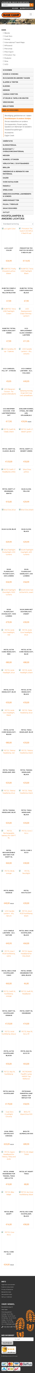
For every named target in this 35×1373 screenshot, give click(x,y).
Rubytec (7, 58)
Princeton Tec (10, 55)
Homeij (7, 39)
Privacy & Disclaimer (7, 1289)
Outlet (6, 212)
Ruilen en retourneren (7, 1287)
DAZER (5, 178)
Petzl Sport (9, 52)
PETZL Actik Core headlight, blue (26, 652)
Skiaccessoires (10, 208)
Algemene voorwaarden (8, 1284)
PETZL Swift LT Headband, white (8, 491)
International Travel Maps (14, 42)
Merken (6, 90)
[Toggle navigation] (30, 14)
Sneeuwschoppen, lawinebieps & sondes (17, 195)
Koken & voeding (10, 74)
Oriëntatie (8, 141)
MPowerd (8, 46)
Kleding (6, 86)
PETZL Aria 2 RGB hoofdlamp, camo (9, 973)
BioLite (7, 33)
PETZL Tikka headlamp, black (26, 812)
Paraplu (6, 186)
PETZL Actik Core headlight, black (9, 732)
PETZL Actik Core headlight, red (9, 652)
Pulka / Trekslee (10, 204)
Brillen (6, 167)
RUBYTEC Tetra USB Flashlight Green (8, 330)
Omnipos (15, 1356)
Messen (6, 155)
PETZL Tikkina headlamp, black (26, 772)
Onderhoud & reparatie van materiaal (16, 173)
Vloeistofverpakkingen (13, 130)
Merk (3, 30)
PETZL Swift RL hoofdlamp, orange (8, 1013)
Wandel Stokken (11, 159)
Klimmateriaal (9, 145)
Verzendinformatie (6, 1294)
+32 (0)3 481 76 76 (16, 2)
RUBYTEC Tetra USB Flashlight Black (26, 290)
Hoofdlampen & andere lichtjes (18, 118)
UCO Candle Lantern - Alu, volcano (26, 371)
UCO (6, 64)
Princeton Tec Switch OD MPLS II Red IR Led (26, 250)
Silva (6, 61)
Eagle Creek (9, 136)
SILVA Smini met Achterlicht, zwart (26, 612)
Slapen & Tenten (10, 82)
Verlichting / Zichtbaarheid (16, 163)
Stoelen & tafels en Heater (15, 98)
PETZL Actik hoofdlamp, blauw (9, 1053)
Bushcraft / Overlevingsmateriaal (13, 150)
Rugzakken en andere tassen (16, 78)
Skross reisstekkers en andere (16, 121)
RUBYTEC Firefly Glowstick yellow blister (9, 290)
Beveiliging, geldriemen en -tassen (18, 116)
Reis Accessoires (10, 110)
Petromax (8, 49)
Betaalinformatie (6, 1292)
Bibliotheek (8, 106)
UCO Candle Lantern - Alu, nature (9, 933)
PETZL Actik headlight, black (26, 692)
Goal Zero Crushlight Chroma (9, 1133)
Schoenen (7, 70)
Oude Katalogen (10, 182)
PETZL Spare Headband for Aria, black (26, 973)
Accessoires (9, 133)
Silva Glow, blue (9, 529)
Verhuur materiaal (6, 1297)
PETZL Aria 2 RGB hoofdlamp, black (26, 933)
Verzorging (8, 102)
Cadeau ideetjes (10, 94)
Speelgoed (8, 190)
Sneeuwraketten (11, 200)
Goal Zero (8, 36)
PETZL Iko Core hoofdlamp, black (26, 1214)
